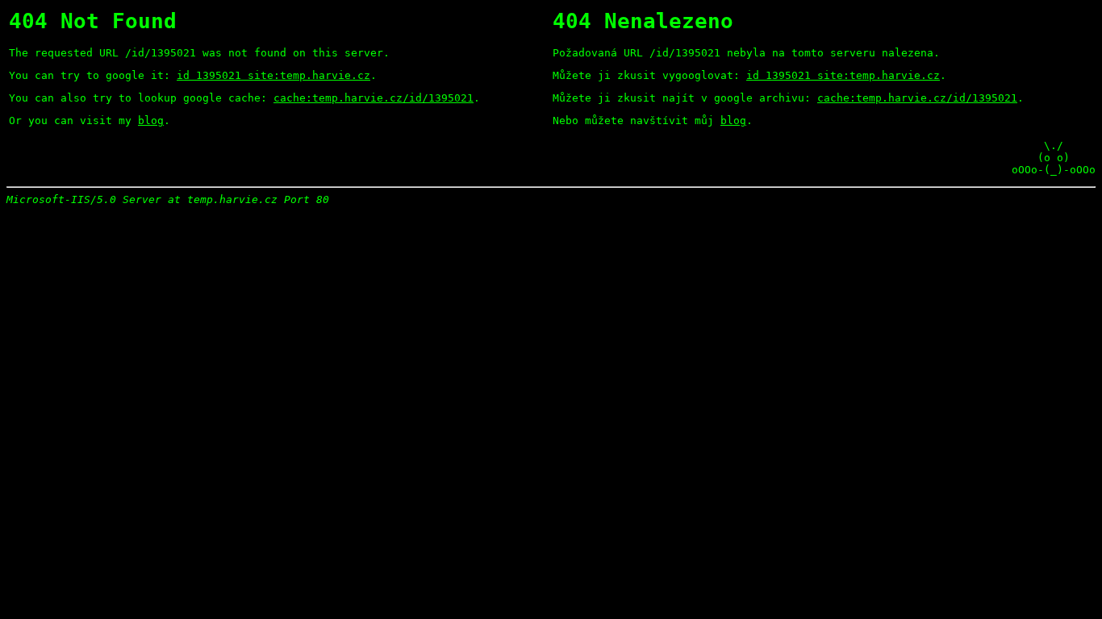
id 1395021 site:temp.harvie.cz (273, 75)
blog (151, 120)
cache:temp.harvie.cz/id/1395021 (373, 98)
